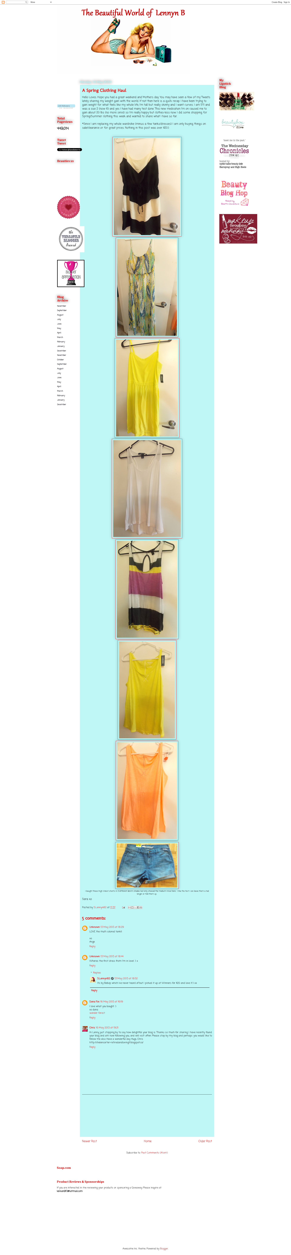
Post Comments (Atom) (154, 1153)
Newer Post (89, 1141)
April (59, 332)
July (59, 319)
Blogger (164, 1249)
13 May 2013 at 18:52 (126, 978)
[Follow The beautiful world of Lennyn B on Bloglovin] (66, 107)
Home (147, 1141)
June (59, 323)
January (61, 346)
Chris (92, 1028)
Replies (97, 973)
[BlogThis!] (132, 907)
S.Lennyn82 (103, 978)
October (60, 359)
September (62, 310)
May (59, 328)
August (60, 315)
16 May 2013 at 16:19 (111, 1002)
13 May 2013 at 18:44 (112, 956)
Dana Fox (94, 1002)
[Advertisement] (147, 1116)
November (61, 306)
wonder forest (97, 1013)
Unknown (94, 927)
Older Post (205, 1141)
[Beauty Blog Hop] (234, 206)
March (60, 337)
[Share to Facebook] (138, 907)
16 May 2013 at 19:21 (107, 1028)
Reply (92, 946)
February (61, 341)
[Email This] (129, 907)
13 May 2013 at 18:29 (112, 927)
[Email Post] (123, 907)
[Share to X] (135, 907)
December (61, 350)
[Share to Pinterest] (140, 907)
